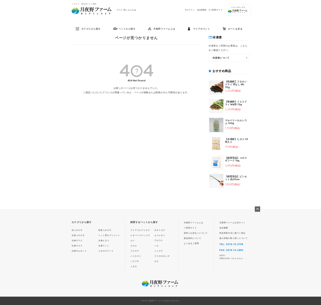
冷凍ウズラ (77, 246)
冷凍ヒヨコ (103, 240)
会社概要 (223, 228)
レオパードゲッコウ (140, 235)
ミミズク (158, 251)
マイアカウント (201, 28)
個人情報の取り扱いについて (233, 238)
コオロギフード (106, 251)
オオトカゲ (159, 230)
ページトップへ (257, 209)
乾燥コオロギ (104, 230)
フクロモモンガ (162, 256)
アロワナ (158, 240)
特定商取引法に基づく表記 (232, 233)
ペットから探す (127, 28)
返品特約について (192, 238)
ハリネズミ (135, 256)
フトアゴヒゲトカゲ (140, 230)
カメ (132, 240)
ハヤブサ (134, 261)
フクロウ (134, 251)
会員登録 (202, 10)
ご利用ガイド (216, 10)
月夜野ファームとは (164, 28)
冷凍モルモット (79, 251)
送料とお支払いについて (196, 233)
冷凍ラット (103, 246)
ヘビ (156, 246)
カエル (133, 246)
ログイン (190, 10)
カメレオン (159, 235)
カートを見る (235, 28)
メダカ (133, 266)
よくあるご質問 (191, 243)
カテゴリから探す (91, 28)
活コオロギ (77, 230)
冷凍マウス (77, 240)
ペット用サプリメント (109, 235)
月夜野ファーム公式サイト (232, 222)
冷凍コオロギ (78, 235)
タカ (156, 261)
